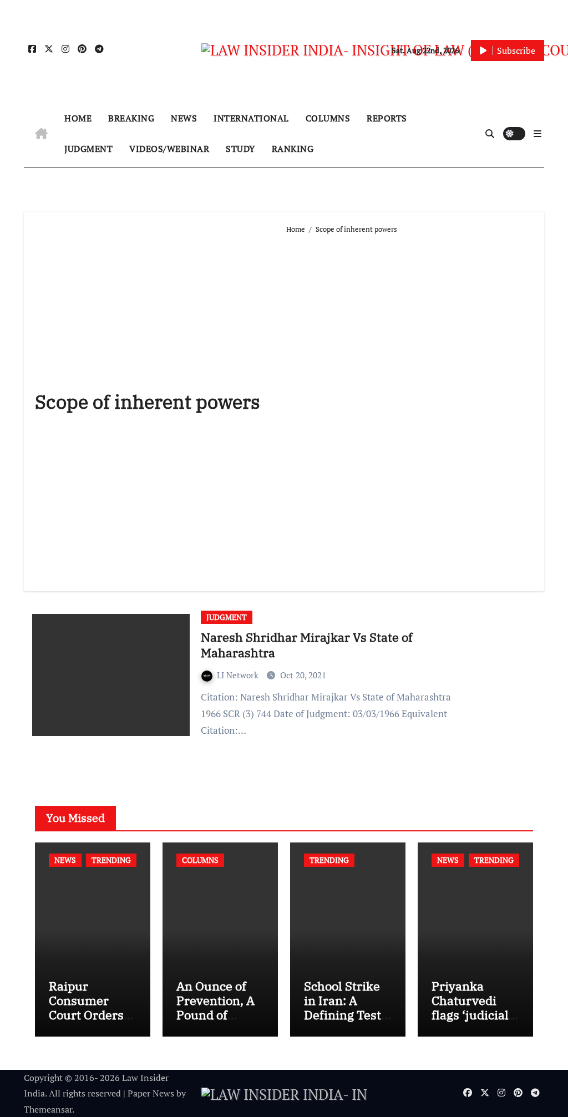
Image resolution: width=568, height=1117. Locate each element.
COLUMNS (328, 118)
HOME (78, 118)
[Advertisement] (409, 408)
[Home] (41, 133)
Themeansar (48, 1109)
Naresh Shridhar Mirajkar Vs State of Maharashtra (307, 645)
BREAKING (131, 118)
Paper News (151, 1093)
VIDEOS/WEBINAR (169, 149)
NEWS (184, 118)
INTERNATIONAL (251, 118)
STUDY (240, 149)
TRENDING (111, 860)
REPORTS (387, 118)
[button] (537, 133)
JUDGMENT (88, 149)
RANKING (293, 149)
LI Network (239, 675)
